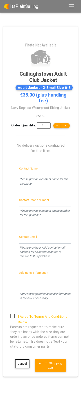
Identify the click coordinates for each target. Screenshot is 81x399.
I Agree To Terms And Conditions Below (42, 317)
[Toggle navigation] (71, 6)
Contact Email (28, 237)
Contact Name (28, 168)
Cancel (22, 364)
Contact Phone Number (34, 200)
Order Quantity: (23, 125)
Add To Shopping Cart (50, 365)
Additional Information (33, 273)
